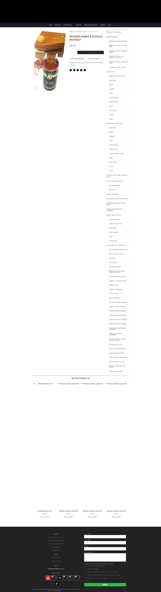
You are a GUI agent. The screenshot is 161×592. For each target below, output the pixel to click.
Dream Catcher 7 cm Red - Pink (118, 46)
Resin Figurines (114, 298)
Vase (110, 236)
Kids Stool (113, 190)
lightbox (35, 88)
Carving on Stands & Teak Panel (115, 204)
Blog (109, 25)
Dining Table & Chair (116, 153)
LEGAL (63, 590)
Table (111, 119)
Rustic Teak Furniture (117, 349)
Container (112, 228)
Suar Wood (110, 72)
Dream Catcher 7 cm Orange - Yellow (116, 57)
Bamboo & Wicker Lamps (117, 281)
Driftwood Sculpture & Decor (117, 199)
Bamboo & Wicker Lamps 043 (92, 511)
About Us (57, 25)
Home (50, 25)
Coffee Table (113, 97)
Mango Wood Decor (113, 215)
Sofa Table (113, 110)
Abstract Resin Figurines (118, 302)
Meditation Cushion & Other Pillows (117, 271)
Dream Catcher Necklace (118, 41)
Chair (111, 93)
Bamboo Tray (113, 285)
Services (78, 25)
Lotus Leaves (113, 294)
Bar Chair (112, 80)
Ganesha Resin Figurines (118, 324)
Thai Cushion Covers (116, 353)
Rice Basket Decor (115, 344)
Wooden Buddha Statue (117, 276)
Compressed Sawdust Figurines (114, 210)
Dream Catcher (111, 37)
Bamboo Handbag (115, 267)
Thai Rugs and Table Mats (118, 357)
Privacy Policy (110, 588)
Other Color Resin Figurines (115, 334)
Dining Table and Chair (117, 76)
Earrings (112, 258)
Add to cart (90, 52)
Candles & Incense (115, 289)
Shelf (111, 106)
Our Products (67, 25)
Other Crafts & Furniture (84, 62)
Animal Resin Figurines (117, 306)
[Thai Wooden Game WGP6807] (50, 60)
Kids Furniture (114, 185)
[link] (56, 569)
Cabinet (112, 89)
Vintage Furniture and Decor (117, 366)
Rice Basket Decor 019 (45, 511)
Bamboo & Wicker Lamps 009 (68, 511)
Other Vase (113, 241)
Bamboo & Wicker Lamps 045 (116, 511)
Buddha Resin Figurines (117, 311)
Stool (111, 115)
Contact (102, 25)
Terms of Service (119, 588)
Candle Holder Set (116, 224)
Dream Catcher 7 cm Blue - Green (118, 51)
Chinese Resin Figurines (117, 315)
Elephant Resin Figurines (118, 319)
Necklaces (113, 262)
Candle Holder (114, 219)
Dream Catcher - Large (117, 67)
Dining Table (113, 102)
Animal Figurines (112, 194)
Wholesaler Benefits (90, 25)
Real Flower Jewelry (116, 254)
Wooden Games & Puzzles (118, 249)
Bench (111, 85)
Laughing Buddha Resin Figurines (117, 328)
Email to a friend (93, 59)
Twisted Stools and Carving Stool (116, 176)
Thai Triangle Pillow (116, 362)
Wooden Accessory (116, 371)
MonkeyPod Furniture (114, 123)
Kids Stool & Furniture (114, 181)
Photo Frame (113, 232)
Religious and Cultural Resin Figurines (117, 339)
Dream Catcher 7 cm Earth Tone (118, 62)
